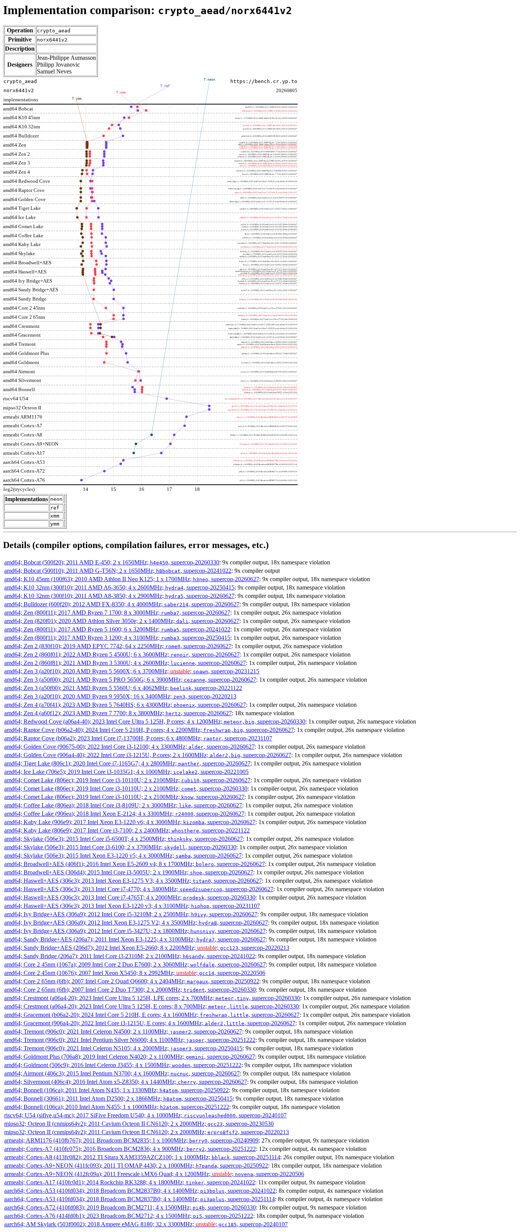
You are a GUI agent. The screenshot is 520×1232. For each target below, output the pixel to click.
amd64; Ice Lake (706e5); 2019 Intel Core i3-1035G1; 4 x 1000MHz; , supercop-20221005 (126, 772)
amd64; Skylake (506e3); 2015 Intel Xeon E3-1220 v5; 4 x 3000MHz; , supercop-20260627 (123, 855)
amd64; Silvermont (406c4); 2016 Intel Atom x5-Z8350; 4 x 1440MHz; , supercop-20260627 (125, 1082)
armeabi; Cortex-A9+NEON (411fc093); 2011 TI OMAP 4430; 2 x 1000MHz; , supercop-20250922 (136, 1165)
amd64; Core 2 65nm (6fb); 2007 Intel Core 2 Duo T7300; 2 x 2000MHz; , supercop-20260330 (130, 989)
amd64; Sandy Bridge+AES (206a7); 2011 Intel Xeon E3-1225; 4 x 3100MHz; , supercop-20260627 (135, 939)
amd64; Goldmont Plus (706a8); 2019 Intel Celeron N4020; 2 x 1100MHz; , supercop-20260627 (129, 1056)
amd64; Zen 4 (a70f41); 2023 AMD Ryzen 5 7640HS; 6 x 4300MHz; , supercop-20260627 (125, 704)
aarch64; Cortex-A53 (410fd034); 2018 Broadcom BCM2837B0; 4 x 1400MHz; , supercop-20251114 (139, 1199)
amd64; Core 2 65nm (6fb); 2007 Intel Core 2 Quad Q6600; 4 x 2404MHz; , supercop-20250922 (131, 981)
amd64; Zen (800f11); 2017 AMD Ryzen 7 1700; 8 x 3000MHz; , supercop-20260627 (117, 612)
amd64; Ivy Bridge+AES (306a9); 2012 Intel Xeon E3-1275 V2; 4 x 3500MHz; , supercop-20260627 (136, 922)
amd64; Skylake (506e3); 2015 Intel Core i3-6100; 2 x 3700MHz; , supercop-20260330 (120, 847)
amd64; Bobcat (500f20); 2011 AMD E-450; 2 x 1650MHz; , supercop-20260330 (111, 562)
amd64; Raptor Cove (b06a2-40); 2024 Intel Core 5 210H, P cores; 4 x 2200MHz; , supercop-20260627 (149, 730)
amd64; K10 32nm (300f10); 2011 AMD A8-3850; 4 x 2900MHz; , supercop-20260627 (119, 596)
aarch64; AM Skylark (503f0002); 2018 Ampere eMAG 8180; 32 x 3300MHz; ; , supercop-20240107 (146, 1224)
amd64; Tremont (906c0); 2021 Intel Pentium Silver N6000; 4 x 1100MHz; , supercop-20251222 (129, 1040)
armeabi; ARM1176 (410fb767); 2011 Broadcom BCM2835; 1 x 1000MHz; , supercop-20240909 (131, 1140)
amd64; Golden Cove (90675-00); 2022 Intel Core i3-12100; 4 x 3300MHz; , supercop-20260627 (129, 746)
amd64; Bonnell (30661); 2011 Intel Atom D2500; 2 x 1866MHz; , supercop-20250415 (118, 1098)
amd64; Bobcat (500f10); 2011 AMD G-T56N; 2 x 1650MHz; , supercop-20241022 (117, 570)
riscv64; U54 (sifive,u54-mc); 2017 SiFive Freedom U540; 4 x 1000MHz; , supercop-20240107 (145, 1115)
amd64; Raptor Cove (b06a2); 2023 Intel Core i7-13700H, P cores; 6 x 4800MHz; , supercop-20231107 (138, 738)
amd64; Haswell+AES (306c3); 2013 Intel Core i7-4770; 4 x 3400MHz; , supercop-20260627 (138, 889)
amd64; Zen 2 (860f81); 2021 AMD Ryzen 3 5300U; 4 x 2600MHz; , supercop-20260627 (125, 663)
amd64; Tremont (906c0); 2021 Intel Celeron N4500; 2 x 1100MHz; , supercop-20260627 (123, 1031)
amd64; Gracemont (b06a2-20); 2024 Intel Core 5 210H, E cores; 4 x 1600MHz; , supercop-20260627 (152, 1014)
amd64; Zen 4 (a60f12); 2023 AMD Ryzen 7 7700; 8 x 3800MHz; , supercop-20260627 (118, 713)
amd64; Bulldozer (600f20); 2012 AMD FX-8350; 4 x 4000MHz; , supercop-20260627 (121, 604)
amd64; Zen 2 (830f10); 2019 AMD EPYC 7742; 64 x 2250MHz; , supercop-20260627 (117, 646)
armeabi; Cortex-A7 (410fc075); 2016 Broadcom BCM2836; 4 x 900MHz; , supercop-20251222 (130, 1149)
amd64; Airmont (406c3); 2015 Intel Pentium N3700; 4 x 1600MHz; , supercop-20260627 (122, 1073)
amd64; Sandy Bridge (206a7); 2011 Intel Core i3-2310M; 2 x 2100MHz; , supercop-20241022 (129, 956)
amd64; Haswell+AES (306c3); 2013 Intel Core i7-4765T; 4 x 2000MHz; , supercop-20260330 (129, 897)
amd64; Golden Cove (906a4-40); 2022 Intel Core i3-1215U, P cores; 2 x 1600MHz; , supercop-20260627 (147, 755)
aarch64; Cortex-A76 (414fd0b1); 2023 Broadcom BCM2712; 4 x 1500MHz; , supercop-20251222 (128, 1216)
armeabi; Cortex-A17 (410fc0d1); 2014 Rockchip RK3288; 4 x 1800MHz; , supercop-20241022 (129, 1182)
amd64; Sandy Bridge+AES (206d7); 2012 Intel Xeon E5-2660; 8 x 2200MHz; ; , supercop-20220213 (146, 947)
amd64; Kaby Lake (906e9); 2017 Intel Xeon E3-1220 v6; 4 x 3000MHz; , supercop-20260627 (129, 822)
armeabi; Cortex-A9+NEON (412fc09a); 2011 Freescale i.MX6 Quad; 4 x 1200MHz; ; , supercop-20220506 (154, 1174)
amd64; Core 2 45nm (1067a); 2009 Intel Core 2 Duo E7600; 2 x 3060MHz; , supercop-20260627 (135, 964)
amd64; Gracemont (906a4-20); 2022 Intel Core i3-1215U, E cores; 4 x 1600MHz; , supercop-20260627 (149, 1023)
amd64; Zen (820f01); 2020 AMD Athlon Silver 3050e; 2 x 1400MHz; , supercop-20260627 (121, 621)
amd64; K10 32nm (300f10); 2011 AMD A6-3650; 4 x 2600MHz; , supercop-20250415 (119, 587)
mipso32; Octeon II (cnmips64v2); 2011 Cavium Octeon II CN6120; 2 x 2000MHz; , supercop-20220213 (146, 1132)
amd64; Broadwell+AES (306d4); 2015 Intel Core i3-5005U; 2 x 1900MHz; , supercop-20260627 (128, 872)
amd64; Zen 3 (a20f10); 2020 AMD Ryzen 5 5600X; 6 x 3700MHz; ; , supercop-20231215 (131, 671)
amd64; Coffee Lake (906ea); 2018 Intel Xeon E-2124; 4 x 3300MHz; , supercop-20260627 (124, 813)
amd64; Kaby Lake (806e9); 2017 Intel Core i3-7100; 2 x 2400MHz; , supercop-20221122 (127, 830)
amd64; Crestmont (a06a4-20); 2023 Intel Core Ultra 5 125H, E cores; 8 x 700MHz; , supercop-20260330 (151, 1006)
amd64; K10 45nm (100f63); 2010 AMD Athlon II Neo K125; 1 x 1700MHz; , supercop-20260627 (131, 579)
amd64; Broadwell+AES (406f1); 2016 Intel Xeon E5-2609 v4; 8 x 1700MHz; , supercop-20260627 (134, 864)
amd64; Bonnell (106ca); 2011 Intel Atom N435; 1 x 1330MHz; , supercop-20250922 (116, 1090)
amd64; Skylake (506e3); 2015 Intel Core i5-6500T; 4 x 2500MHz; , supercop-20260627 (123, 839)
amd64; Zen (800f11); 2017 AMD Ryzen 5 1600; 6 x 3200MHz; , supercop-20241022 (117, 629)
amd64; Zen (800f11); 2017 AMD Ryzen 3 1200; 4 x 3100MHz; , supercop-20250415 (117, 637)
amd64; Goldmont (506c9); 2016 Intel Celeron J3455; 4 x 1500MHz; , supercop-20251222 (122, 1065)
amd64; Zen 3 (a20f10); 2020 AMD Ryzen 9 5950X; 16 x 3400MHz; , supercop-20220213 (120, 696)
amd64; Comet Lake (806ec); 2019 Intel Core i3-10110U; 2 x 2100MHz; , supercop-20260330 (125, 788)
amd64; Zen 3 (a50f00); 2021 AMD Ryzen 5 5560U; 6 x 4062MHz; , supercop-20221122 (123, 688)
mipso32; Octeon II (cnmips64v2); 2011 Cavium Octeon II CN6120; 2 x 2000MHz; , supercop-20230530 (139, 1123)
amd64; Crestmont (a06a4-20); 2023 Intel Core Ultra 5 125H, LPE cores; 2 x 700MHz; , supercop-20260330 (152, 998)
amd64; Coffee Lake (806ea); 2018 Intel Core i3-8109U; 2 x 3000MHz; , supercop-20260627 (123, 805)
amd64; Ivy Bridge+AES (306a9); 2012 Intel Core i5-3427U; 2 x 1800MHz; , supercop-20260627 (135, 931)
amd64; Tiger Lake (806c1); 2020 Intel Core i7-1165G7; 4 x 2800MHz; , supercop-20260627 (127, 763)
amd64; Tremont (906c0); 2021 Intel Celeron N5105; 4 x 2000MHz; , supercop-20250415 (123, 1048)
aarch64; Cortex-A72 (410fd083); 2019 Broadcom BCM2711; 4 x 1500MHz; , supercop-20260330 (130, 1207)
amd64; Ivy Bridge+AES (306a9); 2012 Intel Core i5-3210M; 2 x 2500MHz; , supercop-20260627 (130, 914)
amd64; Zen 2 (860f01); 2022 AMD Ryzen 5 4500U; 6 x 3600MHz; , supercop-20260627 (122, 654)
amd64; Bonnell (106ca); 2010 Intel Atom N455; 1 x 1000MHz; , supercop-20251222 (116, 1107)
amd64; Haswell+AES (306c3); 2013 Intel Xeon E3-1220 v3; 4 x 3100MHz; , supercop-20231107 (132, 906)
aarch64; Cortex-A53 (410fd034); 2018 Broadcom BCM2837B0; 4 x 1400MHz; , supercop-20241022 (140, 1190)
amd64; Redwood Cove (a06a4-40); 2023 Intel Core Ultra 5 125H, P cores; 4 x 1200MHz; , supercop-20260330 (154, 721)
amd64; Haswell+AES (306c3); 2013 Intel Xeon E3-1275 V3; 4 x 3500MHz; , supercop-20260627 (133, 880)
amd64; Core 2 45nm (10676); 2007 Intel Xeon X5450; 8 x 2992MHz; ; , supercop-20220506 (134, 973)
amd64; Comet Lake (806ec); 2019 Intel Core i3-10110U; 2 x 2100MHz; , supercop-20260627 (127, 780)
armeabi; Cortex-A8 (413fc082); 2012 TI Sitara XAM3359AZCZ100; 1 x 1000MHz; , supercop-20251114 (142, 1157)
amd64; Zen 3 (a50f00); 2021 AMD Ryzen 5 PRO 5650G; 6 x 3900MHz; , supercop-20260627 (130, 679)
